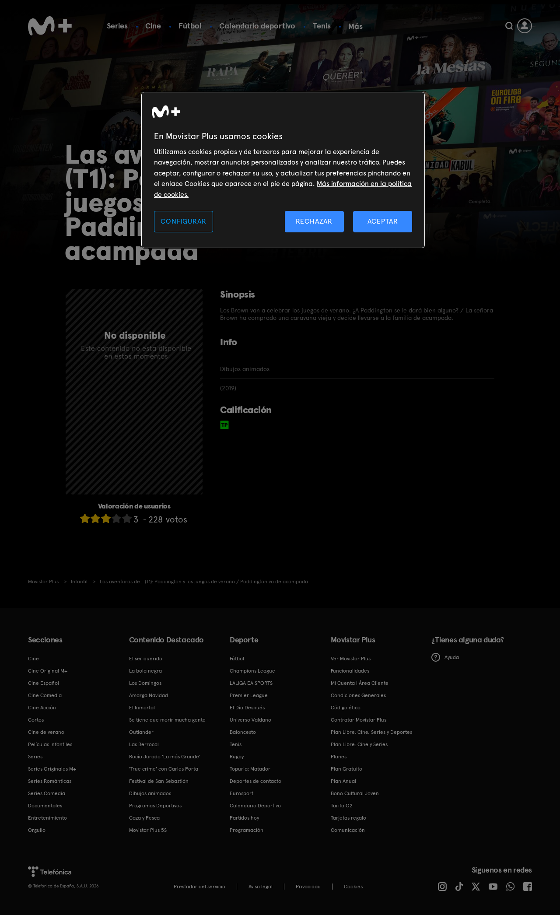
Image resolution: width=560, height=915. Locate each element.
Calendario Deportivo (255, 806)
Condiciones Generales (358, 695)
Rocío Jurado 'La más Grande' (164, 757)
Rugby (237, 757)
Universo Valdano (250, 720)
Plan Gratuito (346, 769)
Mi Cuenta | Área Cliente (359, 683)
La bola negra (145, 671)
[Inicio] (50, 25)
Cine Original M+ (47, 671)
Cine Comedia (45, 695)
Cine (153, 25)
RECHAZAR (314, 221)
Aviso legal (260, 886)
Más (355, 26)
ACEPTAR (383, 221)
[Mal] (95, 518)
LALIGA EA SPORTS (251, 683)
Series (117, 25)
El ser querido (145, 659)
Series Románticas (49, 781)
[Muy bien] (127, 518)
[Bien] (116, 518)
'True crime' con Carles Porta (163, 769)
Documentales (45, 806)
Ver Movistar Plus (351, 659)
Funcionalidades (350, 671)
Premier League (249, 695)
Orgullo (37, 830)
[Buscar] (509, 26)
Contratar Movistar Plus (358, 720)
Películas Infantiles (50, 744)
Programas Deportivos (155, 806)
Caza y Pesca (144, 818)
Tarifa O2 (342, 806)
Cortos (36, 720)
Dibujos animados (150, 793)
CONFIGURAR (183, 221)
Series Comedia (46, 793)
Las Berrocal (144, 744)
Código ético (345, 708)
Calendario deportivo (257, 25)
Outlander (141, 732)
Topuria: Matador (250, 769)
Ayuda (451, 657)
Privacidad (308, 886)
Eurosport (241, 793)
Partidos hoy (244, 818)
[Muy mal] (85, 518)
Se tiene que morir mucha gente (167, 720)
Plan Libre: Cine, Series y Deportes (371, 732)
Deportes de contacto (255, 781)
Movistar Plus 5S (148, 830)
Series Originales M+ (52, 769)
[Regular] (106, 518)
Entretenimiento (47, 818)
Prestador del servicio (199, 886)
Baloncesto (243, 732)
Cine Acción (42, 708)
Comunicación (348, 830)
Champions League (252, 671)
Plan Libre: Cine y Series (359, 744)
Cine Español (43, 683)
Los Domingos (145, 683)
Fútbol (190, 25)
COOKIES (353, 886)
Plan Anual (343, 781)
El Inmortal (142, 708)
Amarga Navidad (148, 695)
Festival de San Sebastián (159, 781)
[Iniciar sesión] (524, 25)
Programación (246, 830)
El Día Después (247, 708)
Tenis (322, 25)
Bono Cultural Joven (355, 793)
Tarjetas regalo (348, 818)
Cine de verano (46, 732)
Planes (338, 757)
